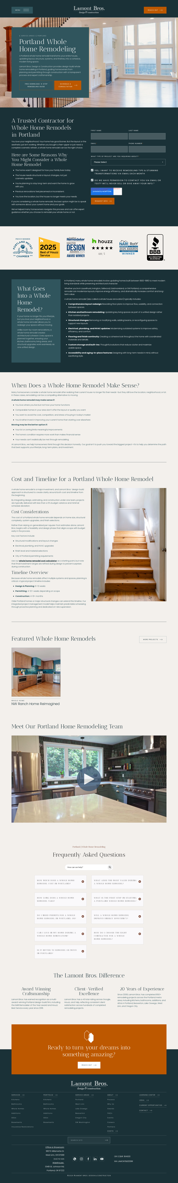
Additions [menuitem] (16, 1113)
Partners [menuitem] (111, 1127)
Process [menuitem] (111, 1100)
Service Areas (28, 36)
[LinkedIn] (95, 1158)
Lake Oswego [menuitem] (81, 1109)
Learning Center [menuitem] (147, 1095)
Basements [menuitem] (17, 1122)
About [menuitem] (110, 1095)
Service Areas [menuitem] (82, 1095)
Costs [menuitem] (110, 1131)
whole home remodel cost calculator (38, 560)
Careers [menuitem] (111, 1122)
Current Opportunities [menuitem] (150, 1105)
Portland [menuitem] (79, 1100)
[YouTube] (101, 1158)
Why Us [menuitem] (110, 1104)
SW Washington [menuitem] (82, 1122)
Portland (42, 36)
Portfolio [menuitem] (48, 1095)
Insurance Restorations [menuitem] (23, 1127)
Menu (17, 10)
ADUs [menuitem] (14, 1118)
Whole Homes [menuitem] (18, 1109)
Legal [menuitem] (142, 1100)
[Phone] (74, 1158)
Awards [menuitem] (110, 1109)
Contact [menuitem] (143, 1110)
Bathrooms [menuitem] (17, 1104)
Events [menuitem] (110, 1118)
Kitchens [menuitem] (16, 1100)
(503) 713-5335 (59, 1159)
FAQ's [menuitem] (109, 1113)
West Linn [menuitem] (79, 1104)
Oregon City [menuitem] (81, 1118)
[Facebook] (88, 1158)
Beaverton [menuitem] (80, 1113)
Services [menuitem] (16, 1095)
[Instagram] (81, 1158)
